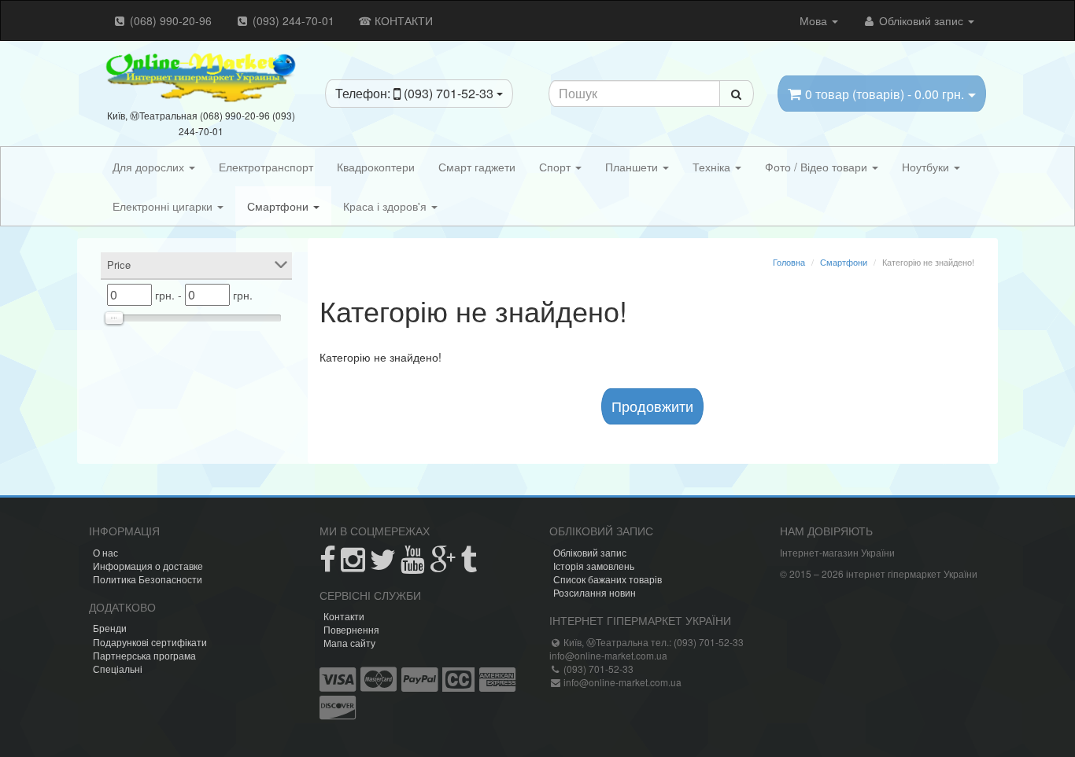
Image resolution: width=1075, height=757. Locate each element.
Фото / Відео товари (817, 167)
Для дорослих (150, 167)
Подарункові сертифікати (150, 642)
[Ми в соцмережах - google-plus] (443, 565)
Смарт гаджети (476, 167)
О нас (105, 552)
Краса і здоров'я (386, 206)
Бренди (110, 627)
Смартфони (279, 206)
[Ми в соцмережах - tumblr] (468, 565)
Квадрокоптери (376, 167)
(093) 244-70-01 (291, 20)
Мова (815, 20)
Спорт (556, 167)
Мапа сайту (349, 642)
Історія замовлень (593, 565)
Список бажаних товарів (607, 579)
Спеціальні (117, 668)
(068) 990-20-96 (169, 20)
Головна (789, 261)
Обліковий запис (921, 20)
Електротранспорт (266, 167)
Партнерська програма (144, 655)
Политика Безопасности (147, 579)
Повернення (351, 629)
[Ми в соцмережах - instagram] (353, 565)
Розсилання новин (594, 592)
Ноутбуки (927, 167)
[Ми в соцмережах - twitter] (383, 565)
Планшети (633, 167)
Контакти (343, 616)
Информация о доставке (148, 565)
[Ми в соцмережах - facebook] (328, 565)
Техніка (713, 167)
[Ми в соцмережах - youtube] (413, 565)
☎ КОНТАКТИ (395, 20)
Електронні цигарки (164, 206)
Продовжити (652, 405)
